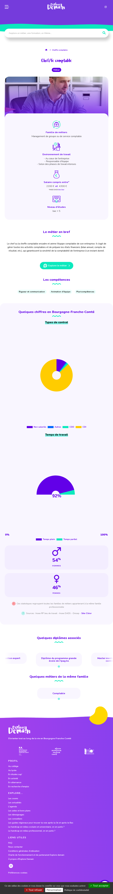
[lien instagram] (106, 7)
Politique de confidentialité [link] (76, 890)
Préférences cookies (17, 872)
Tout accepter (100, 885)
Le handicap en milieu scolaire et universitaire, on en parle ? (36, 827)
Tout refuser (35, 889)
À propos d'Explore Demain (21, 859)
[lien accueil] (47, 50)
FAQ (10, 843)
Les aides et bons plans (19, 810)
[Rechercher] (104, 33)
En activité (13, 778)
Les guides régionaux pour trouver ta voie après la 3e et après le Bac (40, 822)
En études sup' (15, 774)
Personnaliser (54, 889)
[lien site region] (56, 751)
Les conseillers (15, 819)
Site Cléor (61, 190)
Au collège (13, 766)
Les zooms (13, 798)
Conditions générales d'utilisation (23, 851)
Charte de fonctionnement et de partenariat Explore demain (36, 855)
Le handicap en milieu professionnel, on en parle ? (31, 831)
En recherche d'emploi (18, 786)
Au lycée (12, 770)
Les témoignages (16, 814)
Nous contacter (15, 847)
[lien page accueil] (56, 6)
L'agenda (12, 806)
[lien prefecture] (24, 751)
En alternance (14, 782)
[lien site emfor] (89, 751)
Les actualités (14, 802)
